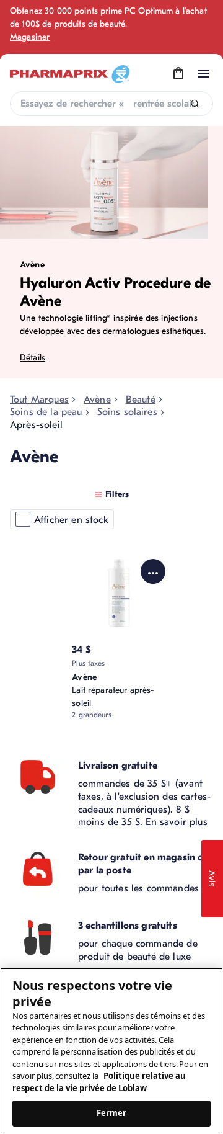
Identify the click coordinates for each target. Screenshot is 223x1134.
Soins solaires (127, 411)
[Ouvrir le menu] (204, 74)
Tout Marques (39, 399)
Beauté (140, 399)
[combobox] (111, 103)
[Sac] (178, 74)
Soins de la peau (46, 411)
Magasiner (30, 37)
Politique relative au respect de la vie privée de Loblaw (99, 1082)
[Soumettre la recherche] (194, 104)
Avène (97, 399)
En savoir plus (176, 822)
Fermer (112, 1112)
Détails (32, 357)
